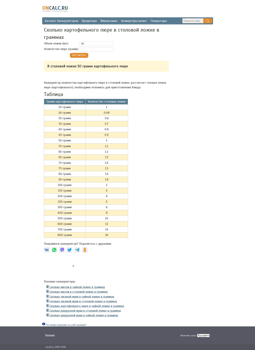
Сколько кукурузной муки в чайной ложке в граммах (83, 315)
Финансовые (108, 21)
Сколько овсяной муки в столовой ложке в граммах (83, 301)
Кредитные (89, 21)
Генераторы (159, 21)
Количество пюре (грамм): (61, 49)
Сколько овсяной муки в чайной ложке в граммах (81, 296)
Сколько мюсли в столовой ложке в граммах (78, 292)
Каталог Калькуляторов (61, 21)
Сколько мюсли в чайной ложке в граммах (77, 287)
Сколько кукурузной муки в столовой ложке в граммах (85, 311)
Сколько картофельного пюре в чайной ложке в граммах (86, 306)
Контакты (50, 335)
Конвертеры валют (134, 21)
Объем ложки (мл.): (56, 43)
